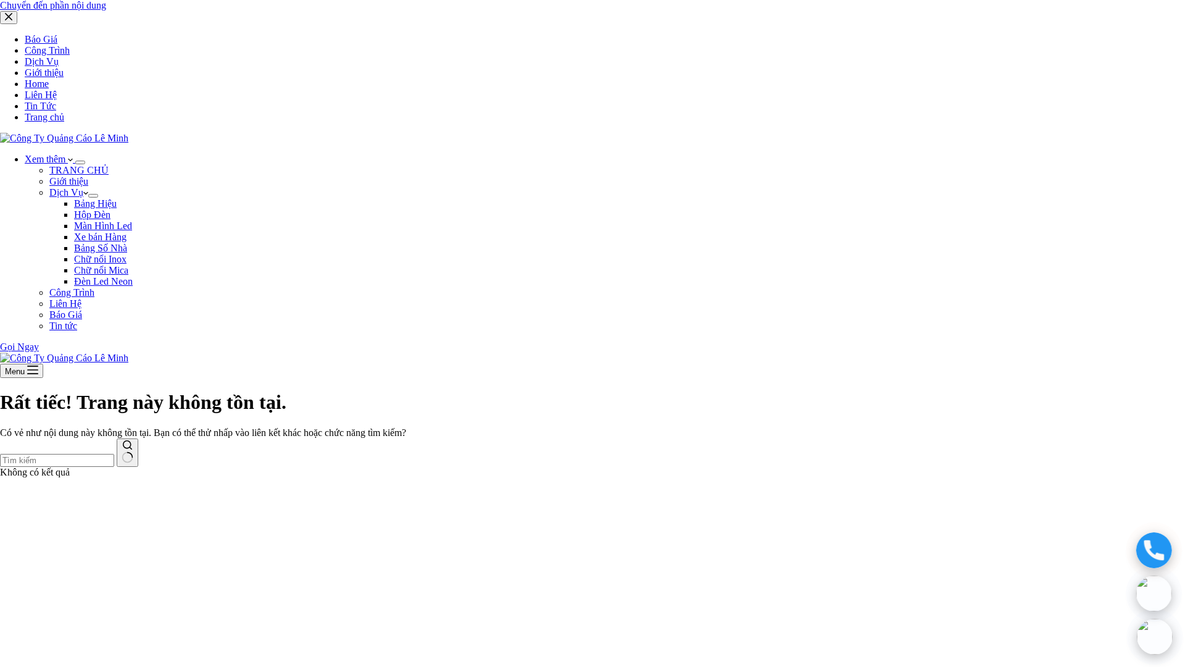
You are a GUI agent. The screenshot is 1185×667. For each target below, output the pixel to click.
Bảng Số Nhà (100, 248)
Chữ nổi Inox (100, 259)
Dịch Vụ (66, 192)
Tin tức (63, 326)
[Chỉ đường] (1155, 637)
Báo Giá (65, 314)
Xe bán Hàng (100, 237)
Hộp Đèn (92, 214)
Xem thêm (46, 159)
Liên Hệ (65, 303)
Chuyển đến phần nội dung (53, 5)
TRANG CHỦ (79, 170)
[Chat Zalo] (1155, 593)
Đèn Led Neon (103, 281)
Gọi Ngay (19, 347)
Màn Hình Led (103, 225)
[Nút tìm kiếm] (127, 452)
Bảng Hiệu (95, 203)
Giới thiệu (68, 181)
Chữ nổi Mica (101, 270)
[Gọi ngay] (1155, 550)
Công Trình (71, 292)
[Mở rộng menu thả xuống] (80, 162)
